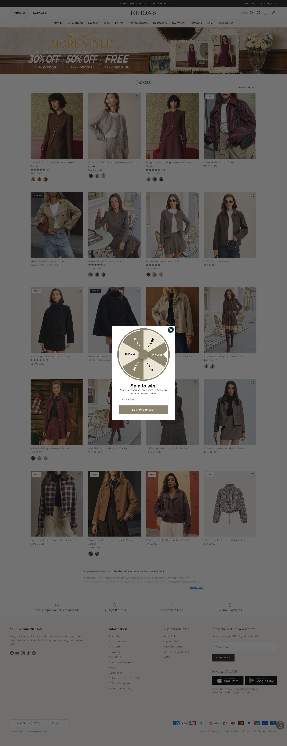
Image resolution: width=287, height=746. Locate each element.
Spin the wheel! (144, 409)
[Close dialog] (171, 330)
